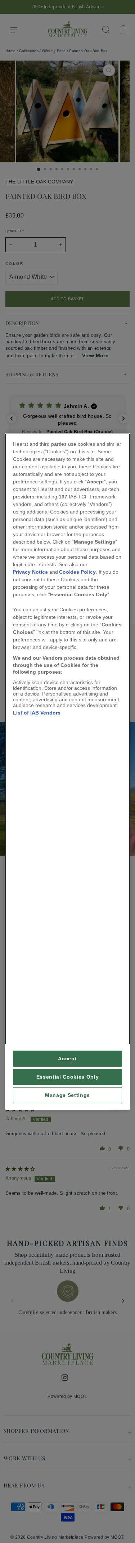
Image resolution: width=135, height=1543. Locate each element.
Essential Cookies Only (67, 1077)
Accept (67, 1058)
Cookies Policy (77, 572)
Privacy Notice (30, 572)
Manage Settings (67, 1095)
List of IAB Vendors (36, 713)
